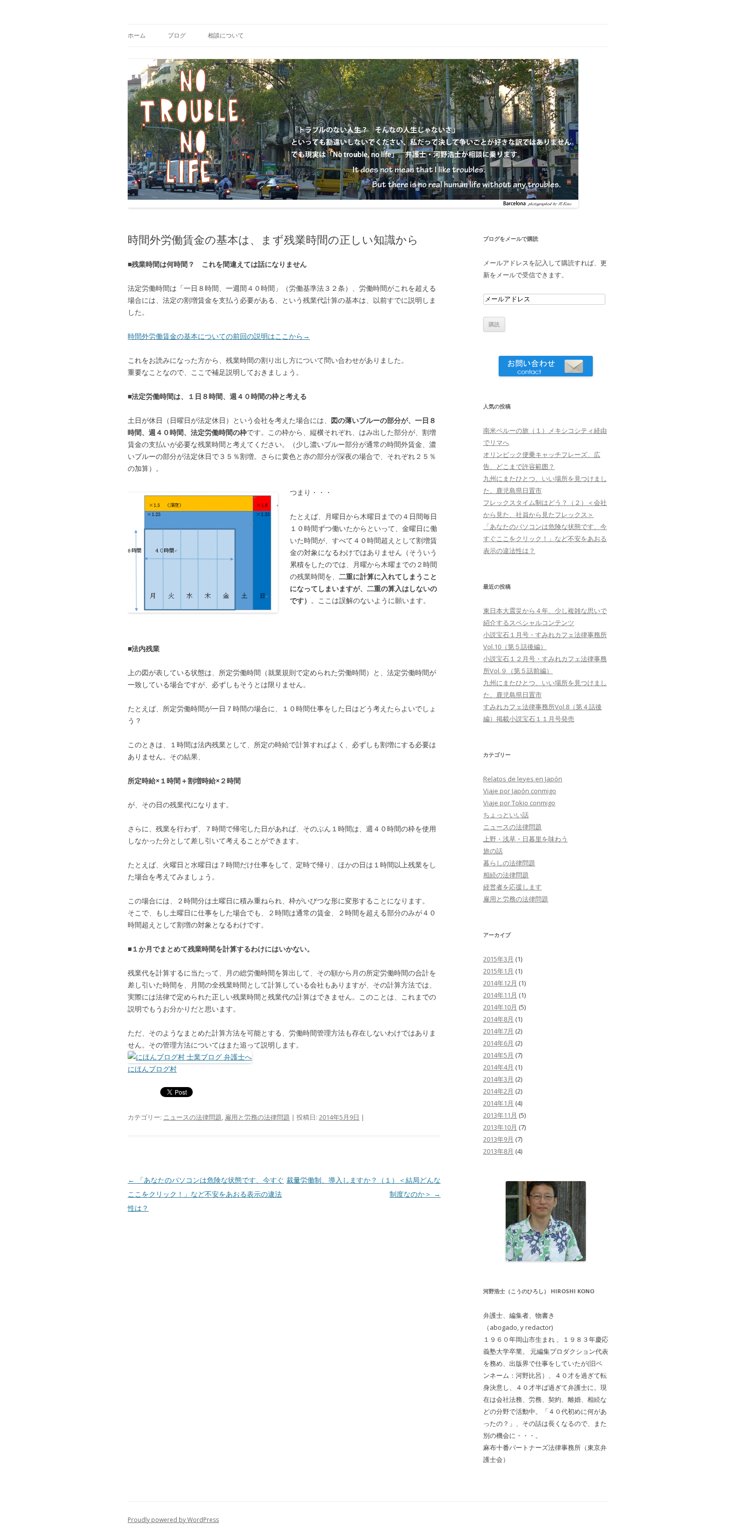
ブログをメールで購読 (510, 238)
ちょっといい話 (506, 814)
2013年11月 (500, 1115)
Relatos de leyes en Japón (522, 778)
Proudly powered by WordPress (173, 1519)
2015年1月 (498, 970)
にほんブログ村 (152, 1069)
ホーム (137, 35)
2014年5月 (498, 1055)
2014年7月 (498, 1031)
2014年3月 (498, 1079)
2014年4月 (498, 1067)
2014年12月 (500, 982)
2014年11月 (500, 994)
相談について (226, 35)
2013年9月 (498, 1139)
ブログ (177, 35)
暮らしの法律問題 (509, 862)
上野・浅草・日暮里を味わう (525, 838)
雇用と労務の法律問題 (257, 1117)
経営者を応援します (512, 886)
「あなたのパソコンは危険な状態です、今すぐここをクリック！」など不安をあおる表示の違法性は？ (206, 1194)
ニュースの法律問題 (192, 1117)
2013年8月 (498, 1151)
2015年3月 (498, 958)
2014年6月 (498, 1043)
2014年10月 (500, 1006)
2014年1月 (498, 1103)
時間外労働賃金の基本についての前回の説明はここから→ (219, 336)
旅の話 (493, 850)
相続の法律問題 (506, 874)
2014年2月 (498, 1091)
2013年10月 (500, 1127)
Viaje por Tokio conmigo (519, 802)
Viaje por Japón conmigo (519, 790)
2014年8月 (498, 1018)
